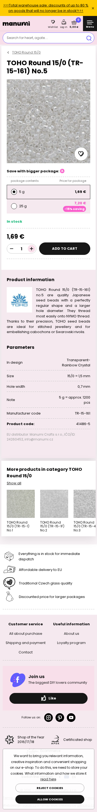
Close (93, 8)
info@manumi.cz (39, 439)
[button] (81, 153)
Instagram (48, 717)
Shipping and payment (26, 642)
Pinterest (60, 717)
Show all (14, 483)
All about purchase (25, 633)
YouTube (71, 717)
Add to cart (64, 248)
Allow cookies (50, 799)
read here (48, 779)
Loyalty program (71, 642)
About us (71, 633)
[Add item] (31, 248)
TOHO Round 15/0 (26, 52)
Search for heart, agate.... (27, 37)
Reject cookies (50, 788)
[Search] (89, 37)
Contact (26, 652)
